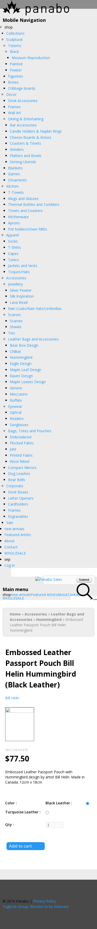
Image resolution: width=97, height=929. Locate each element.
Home (15, 614)
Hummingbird (49, 619)
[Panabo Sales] (48, 579)
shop (7, 594)
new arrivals (21, 594)
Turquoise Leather (22, 812)
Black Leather (58, 803)
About (62, 594)
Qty (9, 824)
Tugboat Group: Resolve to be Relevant (36, 906)
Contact (74, 594)
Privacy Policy (44, 901)
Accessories (36, 614)
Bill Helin (12, 697)
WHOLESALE (13, 598)
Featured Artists (44, 594)
